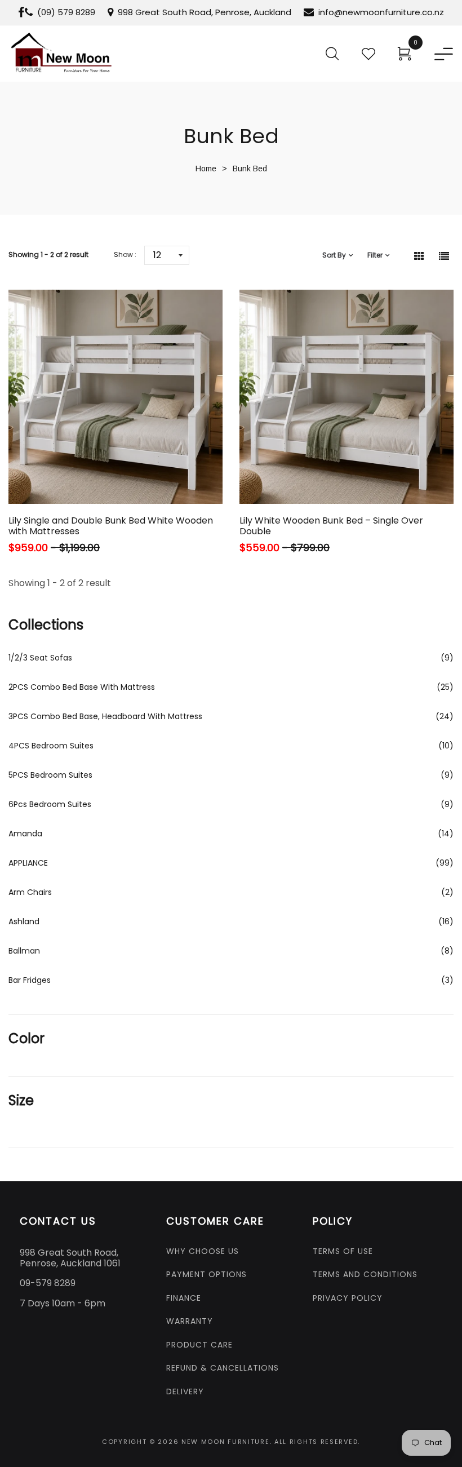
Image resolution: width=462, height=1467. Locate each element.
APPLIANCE (28, 862)
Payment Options (206, 1274)
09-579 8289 (47, 1283)
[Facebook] (21, 12)
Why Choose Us (202, 1251)
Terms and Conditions (365, 1274)
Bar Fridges (29, 980)
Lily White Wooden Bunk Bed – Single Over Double (331, 526)
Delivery (185, 1391)
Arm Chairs (30, 892)
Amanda (25, 833)
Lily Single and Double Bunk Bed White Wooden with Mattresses (110, 526)
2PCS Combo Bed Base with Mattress (81, 687)
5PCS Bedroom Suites (50, 775)
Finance (183, 1298)
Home (206, 168)
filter (375, 255)
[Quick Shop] (81, 473)
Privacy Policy (348, 1298)
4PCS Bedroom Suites (51, 745)
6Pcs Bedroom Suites (49, 804)
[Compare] (158, 473)
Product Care (199, 1345)
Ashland (23, 921)
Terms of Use (343, 1251)
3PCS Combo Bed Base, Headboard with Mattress (105, 716)
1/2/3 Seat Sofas (40, 657)
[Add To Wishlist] (120, 473)
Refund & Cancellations (222, 1368)
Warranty (189, 1321)
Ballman (24, 950)
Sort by (334, 255)
